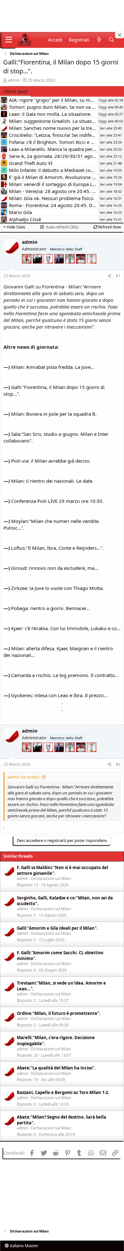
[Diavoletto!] (27, 267)
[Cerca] (111, 40)
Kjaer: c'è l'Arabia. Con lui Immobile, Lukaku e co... (66, 628)
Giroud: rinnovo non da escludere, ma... (54, 568)
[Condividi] (110, 276)
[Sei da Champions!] (49, 267)
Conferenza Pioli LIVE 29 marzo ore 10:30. (57, 501)
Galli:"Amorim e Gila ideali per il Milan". (57, 928)
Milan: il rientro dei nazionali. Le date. (52, 481)
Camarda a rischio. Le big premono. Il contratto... (65, 675)
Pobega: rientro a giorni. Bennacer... (50, 608)
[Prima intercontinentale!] (91, 267)
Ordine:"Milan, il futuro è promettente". (58, 1013)
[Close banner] (119, 35)
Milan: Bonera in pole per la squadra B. (54, 414)
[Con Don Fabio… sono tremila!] (59, 267)
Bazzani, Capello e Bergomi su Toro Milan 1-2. (63, 1092)
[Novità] (99, 40)
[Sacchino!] (81, 267)
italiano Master (23, 1245)
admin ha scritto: (23, 777)
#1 (118, 276)
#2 (118, 764)
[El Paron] (38, 267)
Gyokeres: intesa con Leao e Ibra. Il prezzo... (59, 695)
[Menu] (8, 40)
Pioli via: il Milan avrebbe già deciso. (51, 461)
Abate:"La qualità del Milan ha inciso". (56, 1068)
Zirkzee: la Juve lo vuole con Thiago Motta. (57, 588)
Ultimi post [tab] (15, 91)
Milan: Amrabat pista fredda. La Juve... (52, 367)
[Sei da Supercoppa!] (70, 267)
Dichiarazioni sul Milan (51, 878)
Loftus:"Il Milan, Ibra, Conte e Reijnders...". (57, 548)
